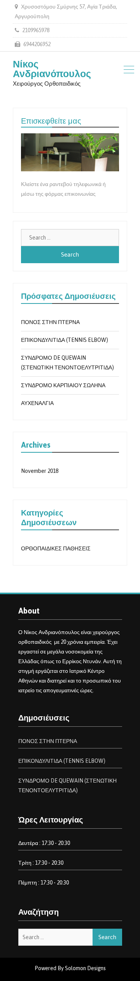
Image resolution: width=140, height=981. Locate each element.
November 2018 (39, 471)
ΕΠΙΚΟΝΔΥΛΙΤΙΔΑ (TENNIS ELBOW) (64, 340)
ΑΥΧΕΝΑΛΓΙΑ (37, 403)
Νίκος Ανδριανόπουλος (52, 69)
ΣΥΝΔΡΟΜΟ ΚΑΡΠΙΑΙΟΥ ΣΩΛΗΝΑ (63, 385)
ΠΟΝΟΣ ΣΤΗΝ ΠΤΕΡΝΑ (50, 322)
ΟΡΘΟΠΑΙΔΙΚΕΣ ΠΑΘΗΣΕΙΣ (56, 548)
